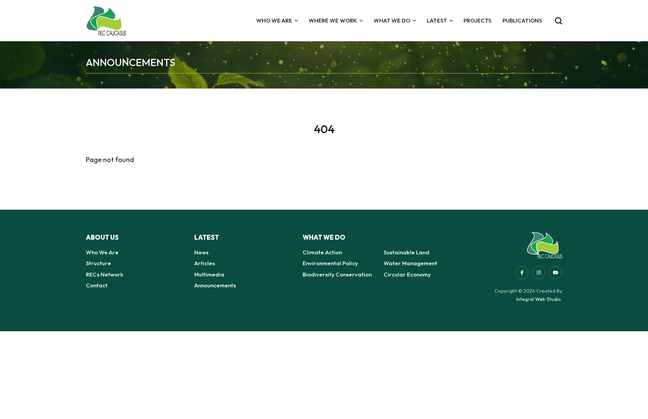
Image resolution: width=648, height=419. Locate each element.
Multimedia (209, 274)
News (201, 252)
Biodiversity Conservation (337, 274)
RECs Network (104, 274)
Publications (522, 20)
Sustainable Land (406, 252)
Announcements (215, 285)
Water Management (410, 263)
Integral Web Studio (538, 299)
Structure (98, 263)
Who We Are (102, 252)
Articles (204, 263)
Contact (97, 285)
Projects (477, 20)
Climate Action (322, 252)
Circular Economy (407, 274)
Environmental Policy (330, 263)
